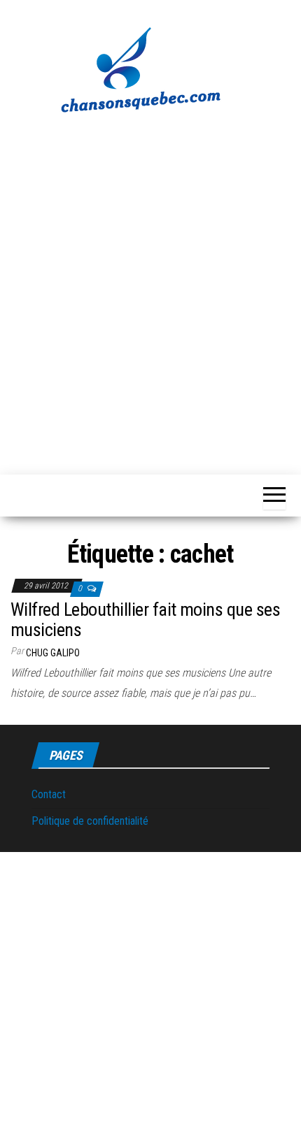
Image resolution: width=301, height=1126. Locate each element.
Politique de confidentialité (89, 821)
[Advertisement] (150, 286)
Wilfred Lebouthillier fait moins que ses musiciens (145, 619)
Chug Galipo (53, 652)
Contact (48, 794)
